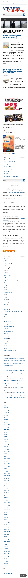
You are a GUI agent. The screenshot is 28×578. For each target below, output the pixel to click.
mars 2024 (6, 439)
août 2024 (5, 431)
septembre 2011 (7, 541)
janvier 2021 (6, 461)
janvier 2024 (6, 443)
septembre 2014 (7, 522)
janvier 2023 (6, 446)
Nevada (5, 318)
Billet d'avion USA (7, 263)
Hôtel (5, 294)
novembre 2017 (7, 492)
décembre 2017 (7, 490)
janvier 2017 (6, 500)
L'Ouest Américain (7, 301)
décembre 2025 (7, 409)
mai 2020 (5, 470)
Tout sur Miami (6, 168)
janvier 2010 (6, 565)
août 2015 (5, 510)
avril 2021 (5, 459)
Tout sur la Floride (7, 163)
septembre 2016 (7, 505)
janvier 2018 (6, 488)
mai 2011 (5, 544)
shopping (5, 341)
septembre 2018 (7, 482)
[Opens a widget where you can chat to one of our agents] (23, 575)
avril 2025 (5, 417)
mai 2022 (5, 453)
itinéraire (5, 299)
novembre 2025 (7, 410)
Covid (5, 277)
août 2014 (5, 524)
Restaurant (6, 336)
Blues (5, 265)
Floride (5, 284)
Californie (5, 268)
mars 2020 (6, 471)
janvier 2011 (6, 549)
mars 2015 (6, 515)
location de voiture (7, 307)
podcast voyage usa (7, 331)
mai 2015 (5, 514)
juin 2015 (5, 512)
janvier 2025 (6, 422)
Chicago (5, 270)
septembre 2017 (7, 493)
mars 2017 (6, 497)
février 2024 (6, 441)
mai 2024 (5, 436)
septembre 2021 (7, 458)
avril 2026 (5, 403)
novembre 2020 (7, 463)
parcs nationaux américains (9, 326)
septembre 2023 (7, 444)
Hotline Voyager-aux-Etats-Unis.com (16, 207)
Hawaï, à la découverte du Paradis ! (10, 356)
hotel (5, 295)
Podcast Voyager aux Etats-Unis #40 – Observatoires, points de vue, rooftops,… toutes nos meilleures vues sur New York (14, 360)
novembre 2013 (7, 527)
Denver (5, 279)
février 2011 (6, 548)
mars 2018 (6, 487)
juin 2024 (5, 434)
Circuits (5, 272)
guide (5, 285)
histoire (5, 290)
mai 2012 (5, 536)
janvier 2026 (6, 407)
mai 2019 (5, 476)
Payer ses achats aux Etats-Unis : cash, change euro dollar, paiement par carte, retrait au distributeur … (12, 71)
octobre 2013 (6, 529)
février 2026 (6, 405)
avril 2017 (5, 495)
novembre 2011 (6, 539)
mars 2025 (6, 419)
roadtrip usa (6, 338)
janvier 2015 (6, 519)
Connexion (6, 570)
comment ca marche (12, 91)
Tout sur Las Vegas (7, 166)
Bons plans (6, 91)
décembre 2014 (7, 521)
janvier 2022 (6, 454)
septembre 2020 (7, 466)
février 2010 (6, 563)
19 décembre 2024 (19, 38)
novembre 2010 (7, 553)
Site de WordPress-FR (8, 575)
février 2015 (6, 517)
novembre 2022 (7, 448)
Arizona (5, 262)
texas (5, 343)
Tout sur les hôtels (7, 171)
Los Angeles (6, 309)
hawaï (5, 287)
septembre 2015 (7, 509)
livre (4, 306)
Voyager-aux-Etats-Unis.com (9, 38)
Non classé (19, 91)
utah (4, 345)
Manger (5, 314)
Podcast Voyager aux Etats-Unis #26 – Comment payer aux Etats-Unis (12, 36)
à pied (5, 258)
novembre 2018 (7, 478)
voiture (5, 346)
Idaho (5, 297)
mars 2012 (6, 538)
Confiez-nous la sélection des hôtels (15, 192)
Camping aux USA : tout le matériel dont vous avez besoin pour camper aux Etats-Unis (14, 384)
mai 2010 (5, 560)
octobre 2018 (6, 480)
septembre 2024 (7, 429)
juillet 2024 (6, 432)
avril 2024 (5, 437)
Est (4, 282)
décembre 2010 (7, 551)
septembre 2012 (7, 534)
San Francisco (6, 340)
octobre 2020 (6, 465)
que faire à (6, 333)
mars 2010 (6, 561)
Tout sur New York (7, 164)
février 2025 (6, 420)
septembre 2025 (7, 414)
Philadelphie (6, 328)
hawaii (5, 289)
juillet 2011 (6, 543)
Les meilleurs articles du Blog (9, 161)
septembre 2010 (7, 556)
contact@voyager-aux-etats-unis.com (13, 130)
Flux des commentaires (8, 573)
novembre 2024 (7, 426)
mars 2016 (6, 507)
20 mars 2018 (18, 74)
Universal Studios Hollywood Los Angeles (12, 311)
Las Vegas (6, 302)
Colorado (5, 273)
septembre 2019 (7, 475)
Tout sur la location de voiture (9, 174)
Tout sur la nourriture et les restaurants (11, 176)
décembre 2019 (7, 473)
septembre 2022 (7, 451)
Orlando (5, 324)
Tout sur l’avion (6, 173)
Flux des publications (8, 571)
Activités (5, 260)
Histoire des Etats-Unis (8, 292)
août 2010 (5, 558)
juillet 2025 (6, 415)
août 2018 (5, 483)
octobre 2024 (6, 427)
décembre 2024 (7, 424)
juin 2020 (5, 468)
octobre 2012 (6, 532)
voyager (23, 91)
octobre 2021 (6, 456)
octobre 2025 (6, 412)
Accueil (5, 159)
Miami (5, 316)
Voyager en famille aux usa (9, 350)
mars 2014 (6, 526)
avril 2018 (5, 485)
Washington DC (7, 351)
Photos (5, 329)
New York (5, 319)
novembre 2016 (7, 504)
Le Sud (5, 304)
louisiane (5, 312)
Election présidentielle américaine (10, 280)
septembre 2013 (7, 531)
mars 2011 (6, 546)
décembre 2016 (7, 502)
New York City (6, 321)
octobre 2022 (6, 449)
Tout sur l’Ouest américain (9, 169)
